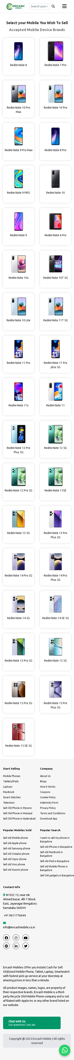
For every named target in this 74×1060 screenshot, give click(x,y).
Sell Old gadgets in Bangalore (57, 875)
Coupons (45, 792)
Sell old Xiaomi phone (15, 869)
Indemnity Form (49, 802)
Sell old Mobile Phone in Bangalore (54, 868)
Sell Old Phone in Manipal (17, 813)
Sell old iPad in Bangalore (54, 861)
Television (9, 802)
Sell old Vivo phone (14, 864)
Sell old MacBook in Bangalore (51, 854)
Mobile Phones (11, 776)
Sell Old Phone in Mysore (17, 808)
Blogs (43, 781)
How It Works (47, 786)
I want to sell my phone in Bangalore (54, 839)
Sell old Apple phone (15, 843)
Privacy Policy (48, 808)
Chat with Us (22, 1023)
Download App (48, 818)
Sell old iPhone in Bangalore (56, 846)
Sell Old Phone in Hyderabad (19, 818)
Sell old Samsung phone (16, 848)
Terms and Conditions (52, 813)
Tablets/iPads (10, 781)
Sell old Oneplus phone (16, 853)
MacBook (8, 792)
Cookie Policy (48, 797)
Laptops (7, 786)
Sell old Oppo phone (15, 859)
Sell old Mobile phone (15, 837)
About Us (45, 776)
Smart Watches (12, 797)
